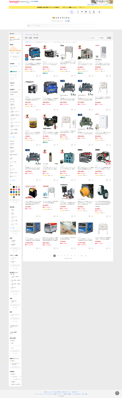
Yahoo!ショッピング (48, 391)
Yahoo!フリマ (75, 391)
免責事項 (65, 394)
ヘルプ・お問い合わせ (76, 394)
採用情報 (69, 394)
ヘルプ (111, 4)
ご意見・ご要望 (84, 394)
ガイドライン (60, 394)
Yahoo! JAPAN (90, 4)
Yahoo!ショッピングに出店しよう (102, 4)
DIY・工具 (28, 38)
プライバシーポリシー (39, 394)
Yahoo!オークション (66, 391)
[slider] (10, 50)
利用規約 (55, 394)
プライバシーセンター (48, 394)
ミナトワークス (28, 34)
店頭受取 (12, 89)
